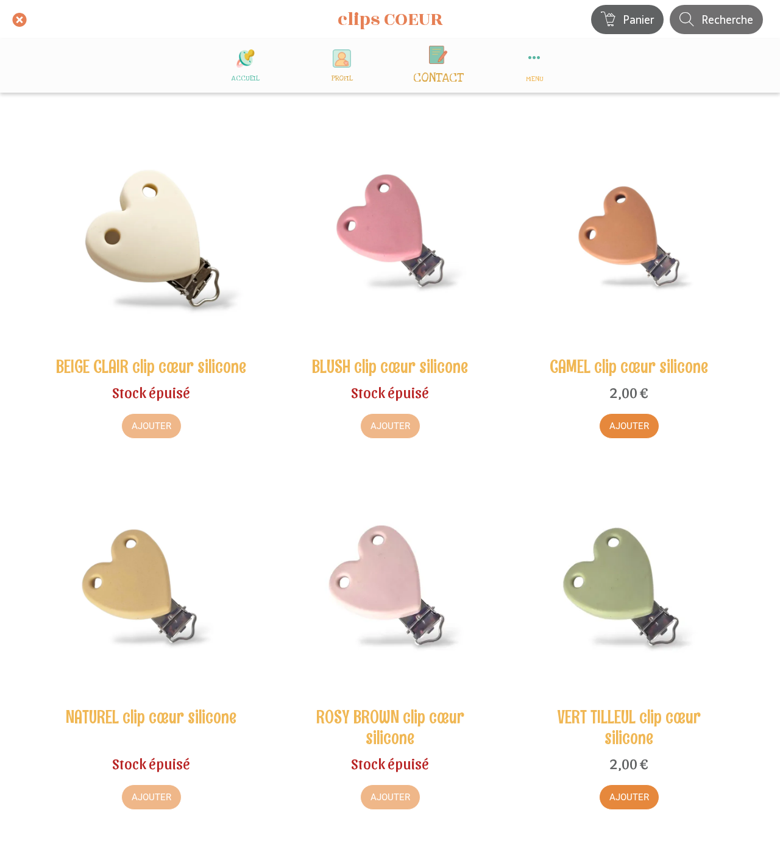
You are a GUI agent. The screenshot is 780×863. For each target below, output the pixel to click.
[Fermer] (19, 19)
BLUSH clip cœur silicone (390, 366)
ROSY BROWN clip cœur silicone (390, 727)
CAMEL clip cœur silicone (629, 366)
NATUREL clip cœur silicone (151, 717)
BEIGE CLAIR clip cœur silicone (151, 366)
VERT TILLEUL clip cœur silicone (629, 727)
